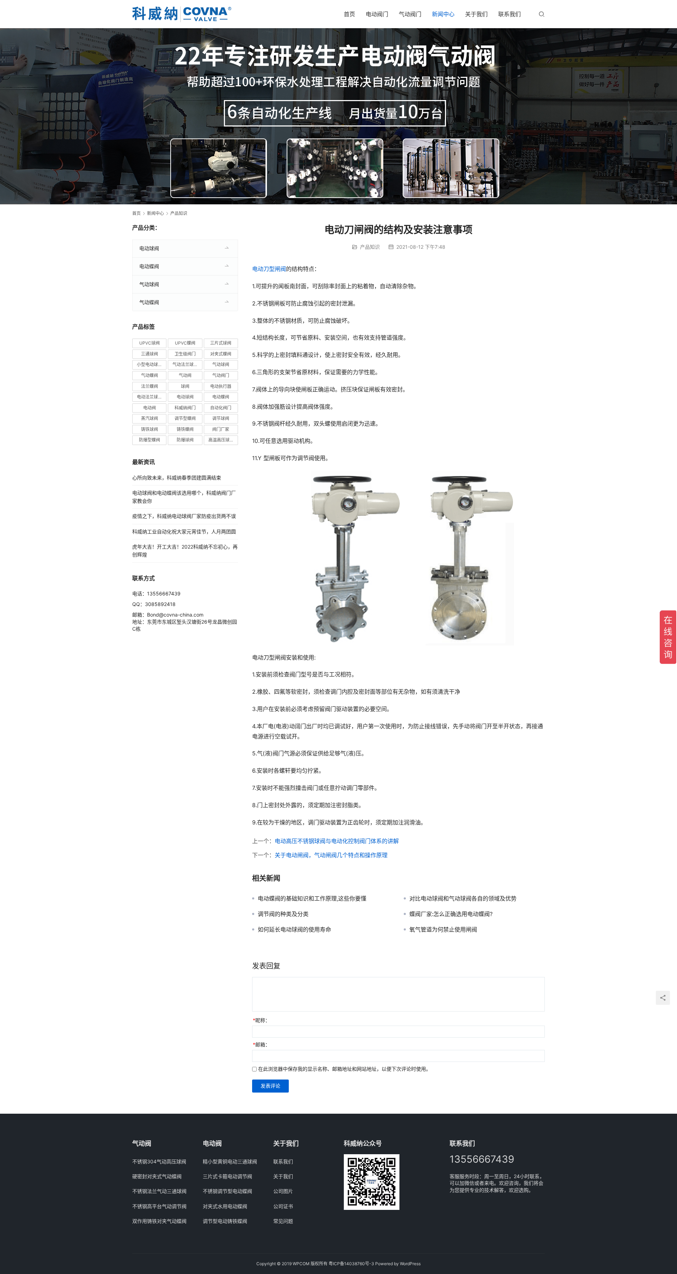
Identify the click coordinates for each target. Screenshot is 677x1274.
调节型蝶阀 (185, 418)
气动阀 (185, 375)
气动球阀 (149, 284)
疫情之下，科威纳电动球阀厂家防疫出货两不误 (184, 516)
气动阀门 (410, 14)
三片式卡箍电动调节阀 (227, 1176)
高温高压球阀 (221, 440)
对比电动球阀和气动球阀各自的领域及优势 (463, 898)
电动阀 (149, 407)
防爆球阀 (185, 440)
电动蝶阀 (149, 266)
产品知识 (370, 247)
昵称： (261, 1020)
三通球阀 (149, 354)
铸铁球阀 (149, 429)
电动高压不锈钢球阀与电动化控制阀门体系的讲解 (337, 841)
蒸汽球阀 (149, 418)
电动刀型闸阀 (269, 268)
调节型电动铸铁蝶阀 (225, 1221)
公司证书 (283, 1206)
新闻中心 (443, 14)
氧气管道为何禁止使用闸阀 (443, 929)
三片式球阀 (220, 343)
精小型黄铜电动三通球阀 (230, 1161)
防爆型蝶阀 (149, 440)
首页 (349, 14)
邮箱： (261, 1044)
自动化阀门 (220, 407)
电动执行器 (220, 386)
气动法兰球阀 (185, 364)
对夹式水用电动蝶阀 (225, 1206)
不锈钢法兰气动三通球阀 (159, 1191)
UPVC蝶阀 (185, 343)
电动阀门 (377, 14)
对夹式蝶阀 (220, 354)
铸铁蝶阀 (185, 429)
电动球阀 (149, 248)
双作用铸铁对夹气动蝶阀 (159, 1221)
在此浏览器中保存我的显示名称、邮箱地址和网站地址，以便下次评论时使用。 (344, 1069)
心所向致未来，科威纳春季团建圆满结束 (176, 478)
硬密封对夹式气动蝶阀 (157, 1176)
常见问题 (283, 1221)
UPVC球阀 (149, 343)
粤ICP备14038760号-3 (351, 1263)
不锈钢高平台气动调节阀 (159, 1206)
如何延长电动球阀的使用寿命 (294, 929)
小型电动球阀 (149, 364)
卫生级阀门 (185, 354)
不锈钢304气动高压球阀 (159, 1161)
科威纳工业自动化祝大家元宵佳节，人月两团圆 (184, 531)
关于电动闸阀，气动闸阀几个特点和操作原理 (331, 855)
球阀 (185, 386)
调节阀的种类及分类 (283, 914)
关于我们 (476, 14)
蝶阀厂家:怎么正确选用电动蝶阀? (451, 914)
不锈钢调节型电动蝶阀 (227, 1191)
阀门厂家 (220, 429)
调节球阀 (220, 418)
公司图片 (283, 1191)
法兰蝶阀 (149, 386)
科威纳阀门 (185, 407)
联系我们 (509, 14)
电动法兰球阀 (149, 397)
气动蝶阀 (149, 302)
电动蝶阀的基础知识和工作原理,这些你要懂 (312, 898)
